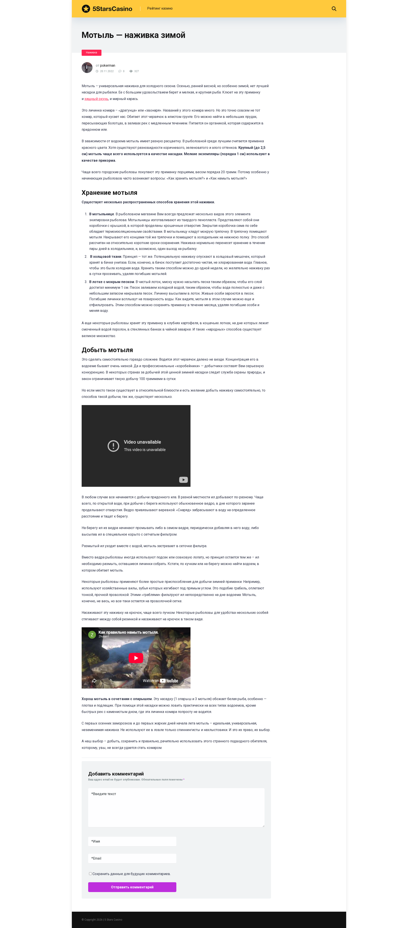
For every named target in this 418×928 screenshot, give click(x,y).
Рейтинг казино (160, 8)
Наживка (91, 52)
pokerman (107, 65)
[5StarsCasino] (107, 7)
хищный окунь (96, 99)
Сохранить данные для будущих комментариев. (132, 874)
